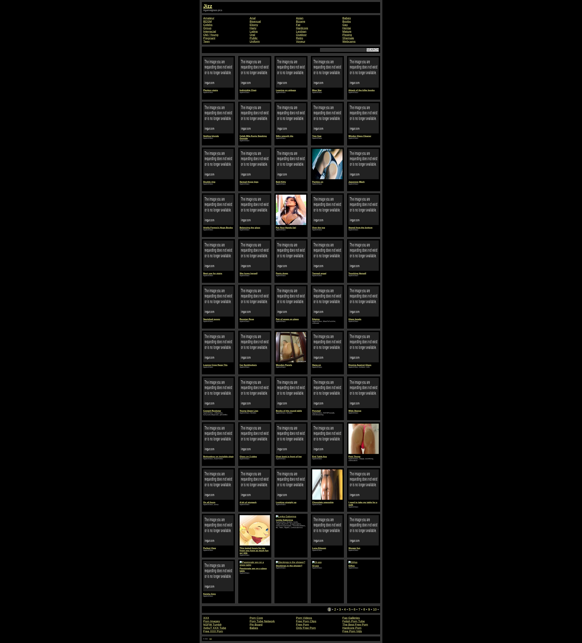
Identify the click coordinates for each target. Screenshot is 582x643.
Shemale (348, 38)
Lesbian (301, 31)
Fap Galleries (351, 617)
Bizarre (300, 21)
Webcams (349, 41)
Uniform (255, 41)
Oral (252, 34)
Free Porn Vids (352, 631)
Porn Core (256, 617)
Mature (346, 31)
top (210, 639)
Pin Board (256, 624)
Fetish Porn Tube (353, 621)
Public (254, 38)
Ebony (254, 24)
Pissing (347, 34)
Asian (299, 18)
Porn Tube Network (262, 621)
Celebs (207, 24)
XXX (206, 617)
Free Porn (302, 624)
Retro (299, 38)
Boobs (346, 21)
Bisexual (255, 21)
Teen (206, 41)
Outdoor (301, 34)
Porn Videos (304, 617)
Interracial (209, 31)
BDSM (207, 21)
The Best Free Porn (355, 624)
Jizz (207, 6)
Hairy (253, 28)
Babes (346, 18)
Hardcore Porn (351, 628)
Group (207, 28)
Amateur (208, 18)
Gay (345, 24)
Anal (253, 18)
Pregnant (209, 38)
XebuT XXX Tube (214, 628)
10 (375, 609)
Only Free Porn (306, 628)
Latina (254, 31)
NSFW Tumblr (212, 624)
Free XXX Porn (213, 631)
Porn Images (211, 621)
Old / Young (210, 34)
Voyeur (300, 41)
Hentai (346, 28)
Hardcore (302, 28)
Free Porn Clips (306, 621)
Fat (298, 24)
